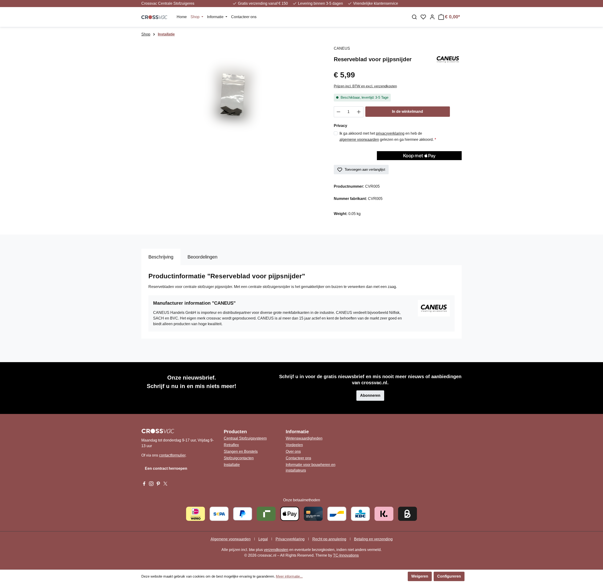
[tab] (160, 257)
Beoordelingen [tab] (202, 256)
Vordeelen (294, 445)
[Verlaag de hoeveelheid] (338, 111)
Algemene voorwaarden (231, 539)
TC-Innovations (346, 555)
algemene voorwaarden (359, 140)
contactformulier (172, 455)
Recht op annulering (329, 539)
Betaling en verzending (373, 539)
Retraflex (231, 445)
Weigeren (419, 576)
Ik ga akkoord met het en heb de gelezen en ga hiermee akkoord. (387, 136)
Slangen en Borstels (241, 451)
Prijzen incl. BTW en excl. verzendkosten (365, 86)
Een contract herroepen (166, 468)
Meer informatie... (289, 576)
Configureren (449, 576)
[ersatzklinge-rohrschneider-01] (232, 96)
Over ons (293, 451)
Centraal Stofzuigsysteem (245, 438)
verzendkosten (276, 550)
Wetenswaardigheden (304, 438)
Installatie (232, 465)
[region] (232, 96)
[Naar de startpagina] (154, 17)
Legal (263, 539)
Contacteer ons (298, 458)
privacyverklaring (390, 133)
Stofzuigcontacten (239, 458)
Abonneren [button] (370, 395)
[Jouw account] (432, 17)
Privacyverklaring (290, 539)
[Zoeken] (414, 17)
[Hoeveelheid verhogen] (358, 111)
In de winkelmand (407, 111)
